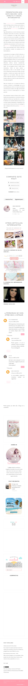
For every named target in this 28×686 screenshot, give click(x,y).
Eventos (14, 191)
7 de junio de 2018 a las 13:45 (16, 340)
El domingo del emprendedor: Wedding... (13, 283)
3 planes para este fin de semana (10, 645)
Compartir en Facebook (14, 182)
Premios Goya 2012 (9, 304)
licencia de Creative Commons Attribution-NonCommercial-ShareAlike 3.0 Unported (13, 670)
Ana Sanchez (16, 206)
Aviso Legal (6, 663)
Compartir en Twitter (15, 185)
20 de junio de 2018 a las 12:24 (16, 373)
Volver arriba (20, 684)
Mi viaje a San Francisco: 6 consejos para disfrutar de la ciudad (16, 486)
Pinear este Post (14, 188)
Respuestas (9, 335)
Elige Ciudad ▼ (9, 569)
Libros (18, 191)
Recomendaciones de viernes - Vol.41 (11, 653)
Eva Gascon (21, 105)
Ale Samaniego (13, 319)
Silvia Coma (7, 45)
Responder (22, 334)
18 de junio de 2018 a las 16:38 (14, 357)
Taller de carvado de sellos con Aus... (13, 251)
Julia (10, 355)
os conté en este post (10, 23)
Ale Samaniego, (14, 28)
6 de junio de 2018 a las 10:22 (14, 321)
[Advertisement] (14, 541)
